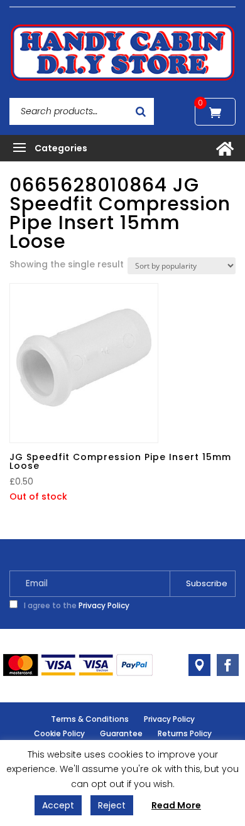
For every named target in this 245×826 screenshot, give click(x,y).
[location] (199, 665)
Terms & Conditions (90, 719)
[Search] (140, 111)
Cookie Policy (59, 733)
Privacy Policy (104, 605)
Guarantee (121, 733)
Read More (176, 805)
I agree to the (75, 605)
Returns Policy (185, 733)
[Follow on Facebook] (228, 665)
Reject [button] (112, 805)
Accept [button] (58, 805)
